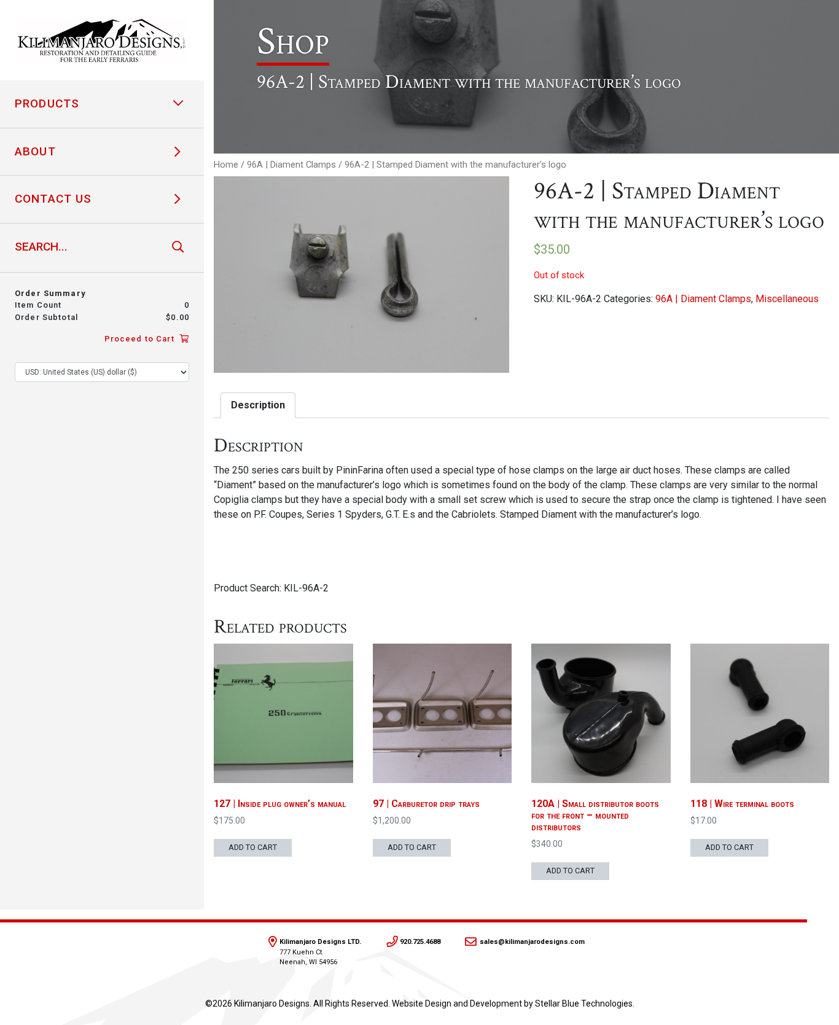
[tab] (257, 405)
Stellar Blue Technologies (584, 1003)
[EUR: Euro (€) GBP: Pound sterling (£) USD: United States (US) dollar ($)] (102, 372)
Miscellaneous (787, 299)
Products (47, 103)
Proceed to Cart (140, 338)
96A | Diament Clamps (291, 164)
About (35, 151)
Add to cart (252, 847)
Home (226, 164)
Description (258, 405)
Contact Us (53, 199)
